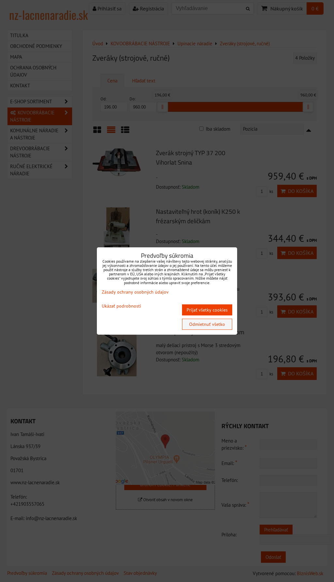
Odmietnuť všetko (207, 324)
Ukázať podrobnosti (121, 306)
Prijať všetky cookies (207, 310)
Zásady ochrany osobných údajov (135, 292)
